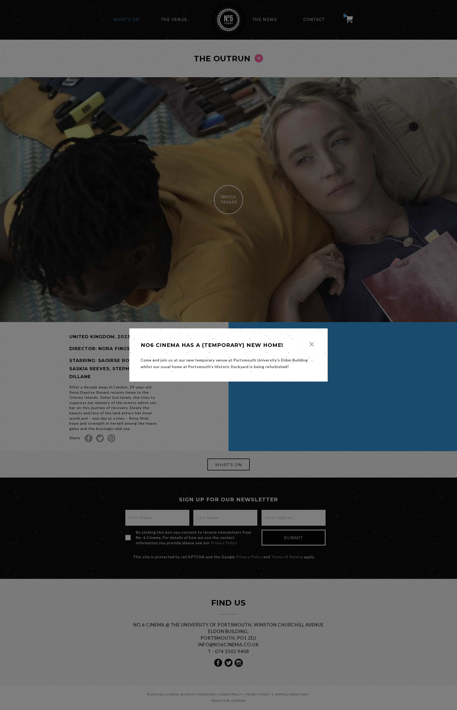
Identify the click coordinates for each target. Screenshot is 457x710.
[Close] (311, 344)
